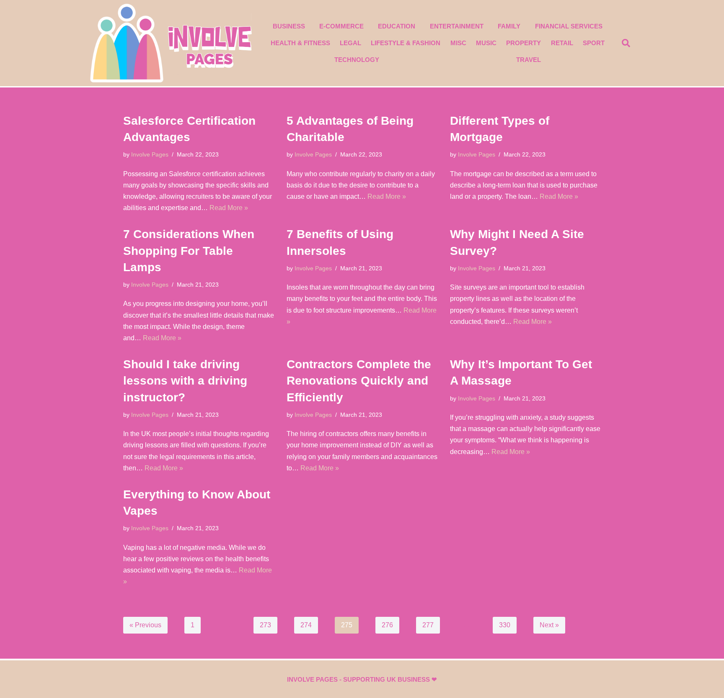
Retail (562, 42)
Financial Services (568, 26)
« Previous (145, 625)
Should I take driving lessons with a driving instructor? (185, 380)
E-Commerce (341, 26)
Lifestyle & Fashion (405, 42)
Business (289, 26)
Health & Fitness (300, 42)
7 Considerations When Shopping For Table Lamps (188, 250)
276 (387, 625)
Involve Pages (149, 154)
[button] (626, 43)
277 (428, 625)
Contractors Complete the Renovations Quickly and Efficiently (359, 380)
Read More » (228, 207)
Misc (458, 42)
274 (306, 625)
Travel (528, 59)
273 (265, 625)
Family (509, 26)
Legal (350, 42)
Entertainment (457, 26)
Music (486, 42)
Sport (594, 42)
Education (396, 26)
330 (504, 625)
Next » (549, 625)
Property (523, 42)
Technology (356, 59)
